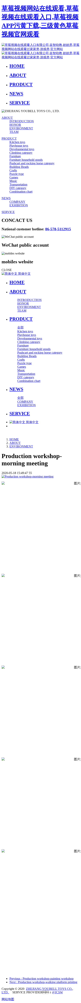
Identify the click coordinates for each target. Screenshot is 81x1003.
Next (43, 982)
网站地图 (8, 999)
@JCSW (57, 992)
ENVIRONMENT (21, 446)
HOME (17, 282)
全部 (20, 327)
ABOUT (15, 443)
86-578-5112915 (58, 229)
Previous (41, 978)
